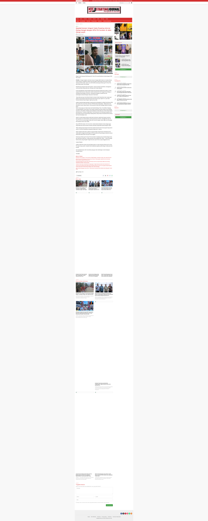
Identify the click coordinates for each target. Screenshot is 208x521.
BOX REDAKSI (82, 21)
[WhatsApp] (129, 514)
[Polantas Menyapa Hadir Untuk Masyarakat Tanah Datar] (117, 60)
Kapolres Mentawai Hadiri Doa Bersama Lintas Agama (124, 88)
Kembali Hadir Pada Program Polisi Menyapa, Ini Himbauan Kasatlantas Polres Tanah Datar (126, 65)
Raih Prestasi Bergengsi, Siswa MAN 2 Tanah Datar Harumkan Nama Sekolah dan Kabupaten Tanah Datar (94, 169)
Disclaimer (100, 21)
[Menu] (76, 3)
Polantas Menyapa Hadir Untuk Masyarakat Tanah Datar (126, 60)
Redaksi (79, 2)
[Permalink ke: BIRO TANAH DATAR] (77, 34)
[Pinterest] (125, 514)
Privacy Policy (94, 21)
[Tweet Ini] (105, 175)
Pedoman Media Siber (107, 21)
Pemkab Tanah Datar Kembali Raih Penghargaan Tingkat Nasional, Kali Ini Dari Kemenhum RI (93, 164)
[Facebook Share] (103, 175)
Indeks (84, 2)
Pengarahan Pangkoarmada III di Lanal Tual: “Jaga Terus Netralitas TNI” (124, 96)
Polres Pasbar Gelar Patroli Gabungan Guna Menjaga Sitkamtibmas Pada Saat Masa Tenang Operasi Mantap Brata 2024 (124, 92)
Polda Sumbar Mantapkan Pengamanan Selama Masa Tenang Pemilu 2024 (124, 84)
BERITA (77, 26)
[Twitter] (123, 514)
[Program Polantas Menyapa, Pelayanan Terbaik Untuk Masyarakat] (123, 49)
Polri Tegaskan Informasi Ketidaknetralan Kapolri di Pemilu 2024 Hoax (124, 100)
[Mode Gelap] (131, 3)
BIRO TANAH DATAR (81, 34)
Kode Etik (88, 21)
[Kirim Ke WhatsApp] (112, 175)
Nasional (89, 18)
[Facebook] (121, 514)
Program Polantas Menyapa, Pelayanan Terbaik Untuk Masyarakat (122, 56)
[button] (129, 3)
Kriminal (85, 18)
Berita (81, 18)
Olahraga (102, 18)
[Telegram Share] (110, 175)
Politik (98, 18)
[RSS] (131, 514)
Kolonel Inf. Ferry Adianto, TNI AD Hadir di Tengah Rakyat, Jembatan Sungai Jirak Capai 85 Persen (93, 157)
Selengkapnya (123, 69)
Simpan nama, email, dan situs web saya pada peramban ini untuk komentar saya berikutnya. (93, 502)
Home (77, 18)
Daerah (94, 18)
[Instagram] (127, 514)
